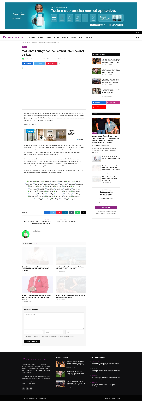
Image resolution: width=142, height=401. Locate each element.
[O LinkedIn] (16, 126)
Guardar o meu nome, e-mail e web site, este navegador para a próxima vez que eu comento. (50, 336)
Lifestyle (65, 37)
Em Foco (56, 37)
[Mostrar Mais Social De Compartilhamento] (59, 63)
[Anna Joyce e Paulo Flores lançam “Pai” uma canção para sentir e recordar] (71, 256)
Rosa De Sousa (30, 58)
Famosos (40, 37)
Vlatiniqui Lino (95, 361)
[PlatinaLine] (13, 37)
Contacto (89, 37)
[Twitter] (16, 121)
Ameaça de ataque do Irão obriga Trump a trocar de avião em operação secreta (111, 158)
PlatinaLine (31, 37)
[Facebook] (16, 117)
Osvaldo (96, 145)
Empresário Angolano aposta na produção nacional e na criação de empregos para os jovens (106, 371)
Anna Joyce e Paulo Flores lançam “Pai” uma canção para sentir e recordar (70, 268)
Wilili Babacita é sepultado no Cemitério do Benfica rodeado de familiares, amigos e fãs (110, 80)
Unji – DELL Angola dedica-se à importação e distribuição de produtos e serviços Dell (104, 385)
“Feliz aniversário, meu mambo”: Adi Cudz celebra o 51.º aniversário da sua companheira (111, 91)
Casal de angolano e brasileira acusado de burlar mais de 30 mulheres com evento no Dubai (111, 60)
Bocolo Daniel (95, 382)
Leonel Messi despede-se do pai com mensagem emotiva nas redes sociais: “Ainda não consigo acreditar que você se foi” (105, 139)
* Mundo (94, 132)
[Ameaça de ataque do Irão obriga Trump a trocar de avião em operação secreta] (96, 159)
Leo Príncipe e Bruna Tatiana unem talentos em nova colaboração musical (71, 296)
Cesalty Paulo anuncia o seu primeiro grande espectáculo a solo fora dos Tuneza (111, 70)
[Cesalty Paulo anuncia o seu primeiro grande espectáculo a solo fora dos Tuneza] (96, 71)
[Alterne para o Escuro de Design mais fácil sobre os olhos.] (136, 37)
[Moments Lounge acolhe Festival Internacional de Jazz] (54, 88)
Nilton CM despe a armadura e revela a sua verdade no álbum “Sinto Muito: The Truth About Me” (35, 268)
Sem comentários (52, 58)
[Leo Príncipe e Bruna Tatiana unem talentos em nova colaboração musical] (71, 284)
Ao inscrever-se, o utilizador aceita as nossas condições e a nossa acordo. (106, 213)
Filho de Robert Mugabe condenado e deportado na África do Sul (109, 178)
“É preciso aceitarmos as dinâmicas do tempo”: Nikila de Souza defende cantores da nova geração (37, 297)
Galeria (81, 37)
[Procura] (139, 37)
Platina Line (41, 398)
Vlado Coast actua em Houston (66, 221)
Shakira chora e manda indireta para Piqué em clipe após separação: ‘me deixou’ (105, 364)
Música (49, 37)
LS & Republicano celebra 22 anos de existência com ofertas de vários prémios (106, 378)
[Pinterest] (16, 130)
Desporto (73, 37)
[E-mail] (16, 134)
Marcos (94, 375)
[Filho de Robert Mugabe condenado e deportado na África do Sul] (96, 179)
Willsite (118, 398)
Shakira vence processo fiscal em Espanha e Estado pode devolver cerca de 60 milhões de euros (111, 168)
